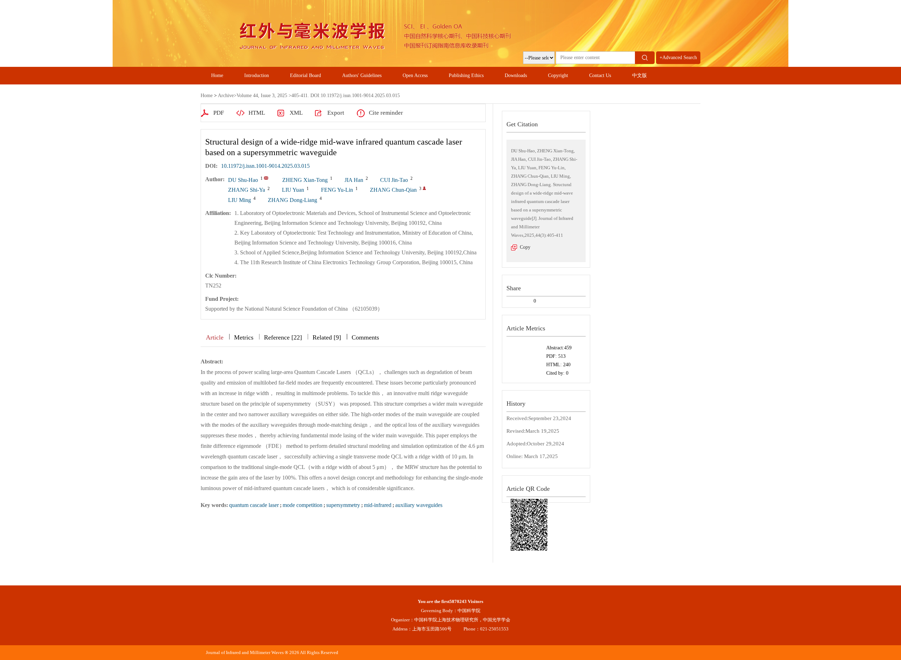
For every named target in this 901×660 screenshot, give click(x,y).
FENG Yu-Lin (337, 190)
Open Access (415, 75)
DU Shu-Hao (243, 180)
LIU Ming (239, 200)
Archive (226, 95)
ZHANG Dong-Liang (292, 200)
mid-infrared (377, 505)
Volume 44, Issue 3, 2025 (262, 95)
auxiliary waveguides (418, 505)
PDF (218, 112)
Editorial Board (305, 75)
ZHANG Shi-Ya (246, 190)
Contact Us (600, 75)
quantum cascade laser (254, 505)
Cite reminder (386, 112)
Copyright (558, 75)
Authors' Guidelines (362, 75)
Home (217, 75)
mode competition (302, 505)
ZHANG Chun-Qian (393, 190)
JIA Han (354, 180)
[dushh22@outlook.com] (266, 178)
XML (296, 112)
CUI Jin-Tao (394, 180)
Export (335, 112)
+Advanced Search (678, 57)
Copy (525, 247)
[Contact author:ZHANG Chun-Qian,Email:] (424, 188)
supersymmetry (343, 505)
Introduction (256, 75)
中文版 (639, 75)
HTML (256, 112)
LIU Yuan (293, 190)
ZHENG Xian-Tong (305, 180)
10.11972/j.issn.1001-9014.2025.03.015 (265, 166)
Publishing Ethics (466, 75)
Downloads (516, 75)
